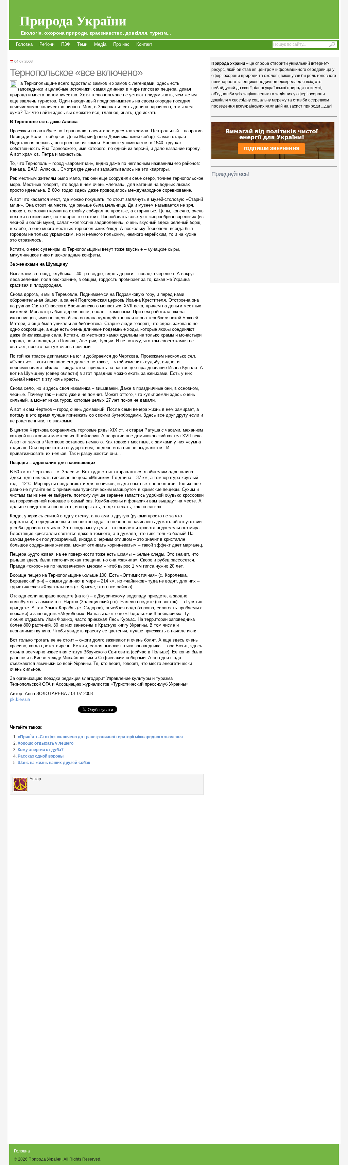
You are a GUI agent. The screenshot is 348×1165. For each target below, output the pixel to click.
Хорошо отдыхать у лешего (45, 743)
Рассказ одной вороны (41, 756)
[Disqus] (107, 883)
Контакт (144, 44)
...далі (326, 106)
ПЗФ (65, 44)
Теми (82, 44)
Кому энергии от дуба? (41, 749)
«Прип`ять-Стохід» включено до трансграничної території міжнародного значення (100, 736)
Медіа (100, 44)
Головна (24, 44)
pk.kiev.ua (20, 699)
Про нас (121, 44)
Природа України (95, 23)
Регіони (46, 44)
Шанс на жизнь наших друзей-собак (54, 762)
